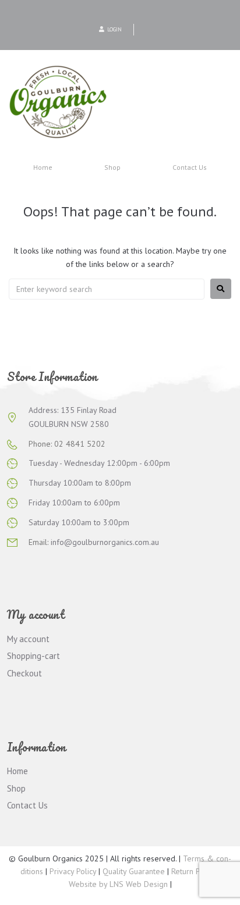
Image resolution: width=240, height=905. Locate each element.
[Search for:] (106, 289)
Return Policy (193, 871)
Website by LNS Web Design (118, 884)
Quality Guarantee (134, 871)
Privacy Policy (73, 871)
